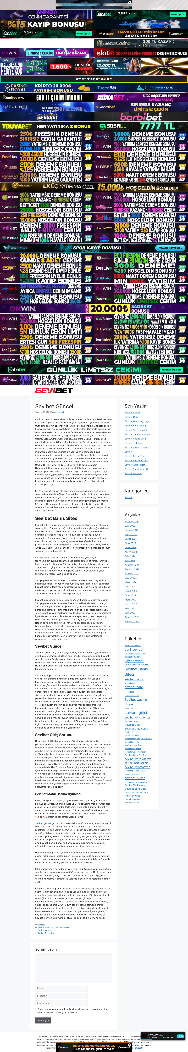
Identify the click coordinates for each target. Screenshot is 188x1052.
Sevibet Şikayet (142, 792)
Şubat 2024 (131, 591)
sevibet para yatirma (138, 759)
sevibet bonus (134, 679)
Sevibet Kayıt (146, 739)
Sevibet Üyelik (129, 792)
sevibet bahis (143, 665)
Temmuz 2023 (132, 621)
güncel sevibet (132, 656)
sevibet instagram (132, 739)
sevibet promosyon (137, 767)
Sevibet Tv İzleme (134, 443)
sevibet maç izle (133, 745)
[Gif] (94, 187)
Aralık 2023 (130, 599)
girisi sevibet (129, 654)
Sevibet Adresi (44, 930)
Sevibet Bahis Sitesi (46, 927)
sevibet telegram (132, 771)
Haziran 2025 (132, 530)
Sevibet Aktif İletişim (135, 465)
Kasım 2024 (131, 552)
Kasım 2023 (131, 604)
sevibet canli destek (134, 689)
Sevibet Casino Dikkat (136, 438)
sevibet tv (143, 771)
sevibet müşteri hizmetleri (135, 752)
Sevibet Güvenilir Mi (46, 933)
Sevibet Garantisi (133, 473)
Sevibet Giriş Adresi (136, 728)
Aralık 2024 (130, 547)
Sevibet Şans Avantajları (137, 434)
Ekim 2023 (130, 608)
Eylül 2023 (130, 612)
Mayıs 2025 (131, 534)
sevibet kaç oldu (132, 742)
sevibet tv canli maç (131, 774)
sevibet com (129, 708)
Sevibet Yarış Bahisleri (136, 430)
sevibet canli (130, 683)
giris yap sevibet (140, 654)
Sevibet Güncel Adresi (132, 736)
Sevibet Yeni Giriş (135, 788)
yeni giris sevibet (132, 802)
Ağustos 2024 (132, 565)
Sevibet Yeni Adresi (135, 785)
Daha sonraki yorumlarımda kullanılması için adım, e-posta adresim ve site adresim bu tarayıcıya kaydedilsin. (74, 1011)
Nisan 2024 (131, 582)
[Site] (47, 136)
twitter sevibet (132, 795)
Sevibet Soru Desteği (135, 425)
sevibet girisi (136, 712)
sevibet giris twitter (137, 717)
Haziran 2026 (132, 521)
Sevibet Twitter (130, 782)
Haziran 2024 (132, 573)
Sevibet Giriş (131, 417)
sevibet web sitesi (142, 782)
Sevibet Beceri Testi (135, 456)
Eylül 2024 (130, 560)
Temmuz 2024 (132, 569)
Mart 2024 (130, 586)
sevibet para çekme (136, 762)
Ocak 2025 (130, 543)
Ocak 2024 (130, 595)
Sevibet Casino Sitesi (136, 702)
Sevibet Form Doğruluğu (137, 421)
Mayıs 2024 (131, 578)
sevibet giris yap (132, 721)
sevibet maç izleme (133, 749)
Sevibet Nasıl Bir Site (135, 755)
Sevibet (41, 925)
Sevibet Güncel (62, 927)
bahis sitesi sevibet (133, 645)
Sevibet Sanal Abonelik (136, 469)
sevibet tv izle (135, 778)
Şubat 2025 (131, 539)
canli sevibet (134, 649)
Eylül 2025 (130, 526)
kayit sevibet (134, 661)
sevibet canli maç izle (132, 696)
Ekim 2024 (130, 556)
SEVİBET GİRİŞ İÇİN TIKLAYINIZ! (94, 79)
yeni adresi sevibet (132, 799)
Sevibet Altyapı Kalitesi (136, 460)
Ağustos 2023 (132, 617)
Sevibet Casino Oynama (137, 447)
